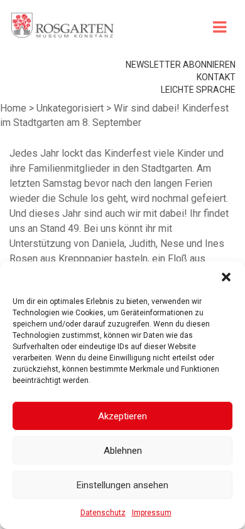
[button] (226, 277)
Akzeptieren (122, 416)
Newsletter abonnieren (181, 65)
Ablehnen (123, 450)
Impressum (152, 512)
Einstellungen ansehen (122, 485)
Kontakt (216, 77)
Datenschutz (103, 512)
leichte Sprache (198, 90)
